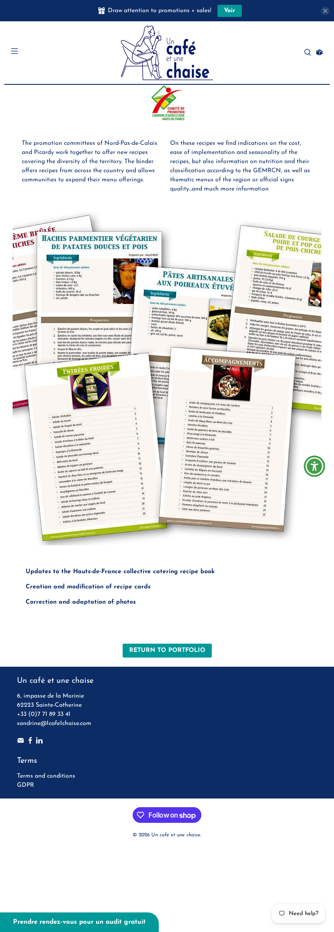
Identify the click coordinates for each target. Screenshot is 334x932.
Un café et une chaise (175, 835)
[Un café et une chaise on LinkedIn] (39, 742)
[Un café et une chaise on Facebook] (30, 742)
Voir (229, 10)
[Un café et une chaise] (167, 52)
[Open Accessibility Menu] (314, 466)
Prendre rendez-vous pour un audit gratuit (79, 922)
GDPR (25, 785)
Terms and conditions (46, 776)
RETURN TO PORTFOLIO (167, 650)
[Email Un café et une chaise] (20, 742)
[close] (325, 11)
